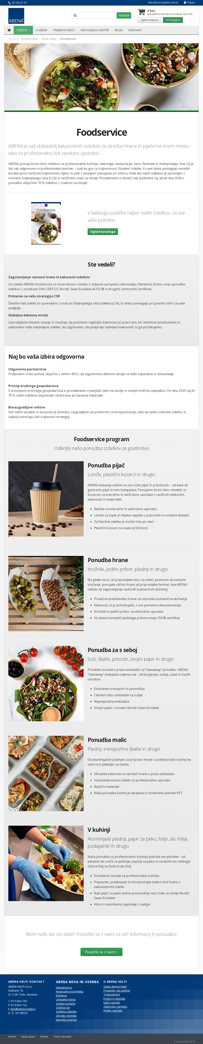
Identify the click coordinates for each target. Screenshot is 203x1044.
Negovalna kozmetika (69, 991)
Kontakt (135, 30)
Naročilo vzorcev (66, 1020)
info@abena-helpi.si (23, 1009)
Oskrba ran (63, 1007)
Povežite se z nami (100, 952)
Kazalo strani (28, 1036)
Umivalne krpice (66, 999)
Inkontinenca (64, 987)
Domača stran (29, 38)
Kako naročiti (111, 1003)
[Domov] (9, 30)
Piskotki (44, 1036)
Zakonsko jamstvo (115, 1006)
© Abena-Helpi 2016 (184, 1041)
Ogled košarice (149, 20)
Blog (119, 30)
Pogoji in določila (114, 999)
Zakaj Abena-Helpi (115, 986)
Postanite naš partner (116, 990)
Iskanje (124, 15)
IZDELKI (22, 30)
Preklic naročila (112, 1010)
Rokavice (61, 995)
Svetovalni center (95, 30)
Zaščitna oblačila (66, 1011)
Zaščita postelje (66, 1003)
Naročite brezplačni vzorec (163, 2)
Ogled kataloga (102, 231)
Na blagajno (173, 20)
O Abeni (41, 30)
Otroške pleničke (66, 1016)
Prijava (191, 2)
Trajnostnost (64, 30)
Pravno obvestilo (62, 1036)
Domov (12, 1036)
